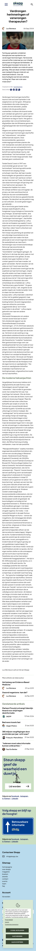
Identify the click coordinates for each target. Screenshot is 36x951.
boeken (5, 874)
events (4, 881)
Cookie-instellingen (17, 930)
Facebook (15, 796)
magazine (6, 872)
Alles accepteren (17, 942)
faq (3, 886)
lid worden (6, 897)
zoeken (32, 4)
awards (5, 876)
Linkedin (15, 798)
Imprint (7, 922)
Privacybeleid (9, 919)
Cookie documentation (11, 924)
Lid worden (15, 786)
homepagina (7, 867)
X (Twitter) (6, 798)
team (4, 884)
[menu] (6, 4)
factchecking (18, 87)
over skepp (6, 869)
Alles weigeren (17, 936)
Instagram (24, 796)
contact (5, 879)
